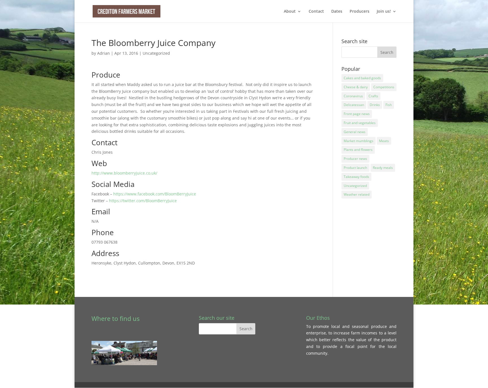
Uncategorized (156, 53)
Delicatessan (354, 104)
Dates (336, 11)
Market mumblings (358, 140)
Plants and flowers (358, 149)
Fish (388, 104)
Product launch (355, 167)
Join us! (384, 11)
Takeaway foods (356, 176)
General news (354, 131)
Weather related (356, 194)
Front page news (357, 113)
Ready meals (383, 167)
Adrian (103, 53)
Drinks (375, 104)
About (290, 11)
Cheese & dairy (356, 87)
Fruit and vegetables (360, 122)
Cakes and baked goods (362, 78)
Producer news (355, 158)
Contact (316, 11)
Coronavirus (353, 96)
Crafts (373, 96)
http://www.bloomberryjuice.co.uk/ (124, 173)
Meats (384, 140)
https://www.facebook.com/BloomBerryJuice (154, 194)
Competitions (383, 87)
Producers (359, 11)
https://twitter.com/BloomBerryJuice (143, 200)
